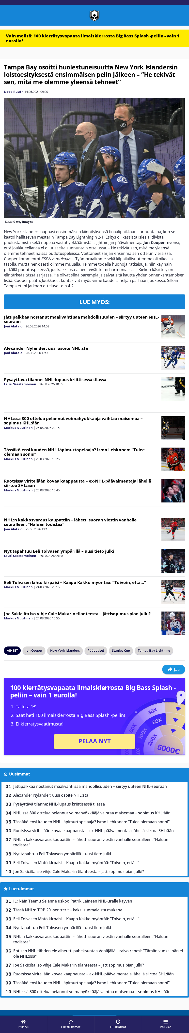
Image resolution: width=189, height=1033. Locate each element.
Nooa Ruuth (14, 91)
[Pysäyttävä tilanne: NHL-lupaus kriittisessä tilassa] (173, 389)
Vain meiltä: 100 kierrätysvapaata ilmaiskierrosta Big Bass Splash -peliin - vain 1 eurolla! (92, 38)
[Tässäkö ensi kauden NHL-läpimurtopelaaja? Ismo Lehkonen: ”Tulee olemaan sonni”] (173, 459)
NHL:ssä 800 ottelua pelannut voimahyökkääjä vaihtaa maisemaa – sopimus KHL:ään (73, 421)
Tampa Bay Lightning (154, 650)
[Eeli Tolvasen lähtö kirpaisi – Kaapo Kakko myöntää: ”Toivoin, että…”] (173, 592)
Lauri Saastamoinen (20, 384)
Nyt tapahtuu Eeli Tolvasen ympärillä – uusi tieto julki (59, 551)
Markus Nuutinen (18, 427)
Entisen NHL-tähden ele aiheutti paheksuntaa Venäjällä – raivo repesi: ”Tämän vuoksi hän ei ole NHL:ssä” (98, 953)
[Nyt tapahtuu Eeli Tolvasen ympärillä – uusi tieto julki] (173, 561)
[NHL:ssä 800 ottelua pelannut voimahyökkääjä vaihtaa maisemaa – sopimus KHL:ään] (173, 428)
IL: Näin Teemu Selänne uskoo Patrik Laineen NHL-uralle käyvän (72, 901)
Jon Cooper (34, 650)
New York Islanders (65, 650)
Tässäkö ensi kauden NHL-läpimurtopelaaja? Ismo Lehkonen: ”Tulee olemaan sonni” (74, 452)
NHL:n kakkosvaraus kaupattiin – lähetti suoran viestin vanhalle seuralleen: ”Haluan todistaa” (70, 522)
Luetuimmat (21, 888)
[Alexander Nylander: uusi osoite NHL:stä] (173, 358)
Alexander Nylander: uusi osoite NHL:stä (46, 348)
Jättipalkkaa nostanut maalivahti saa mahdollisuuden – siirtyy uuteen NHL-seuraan (81, 319)
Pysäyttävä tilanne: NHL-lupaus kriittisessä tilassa (55, 379)
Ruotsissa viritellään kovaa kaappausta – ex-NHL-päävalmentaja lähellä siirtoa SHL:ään (77, 483)
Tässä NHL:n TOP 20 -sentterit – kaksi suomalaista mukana (67, 910)
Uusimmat (19, 774)
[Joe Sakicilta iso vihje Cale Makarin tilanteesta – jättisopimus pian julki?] (173, 623)
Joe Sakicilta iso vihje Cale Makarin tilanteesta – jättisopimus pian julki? (77, 613)
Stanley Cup (121, 650)
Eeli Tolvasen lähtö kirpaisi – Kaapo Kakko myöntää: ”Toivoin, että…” (75, 582)
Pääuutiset (96, 650)
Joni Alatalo (13, 326)
